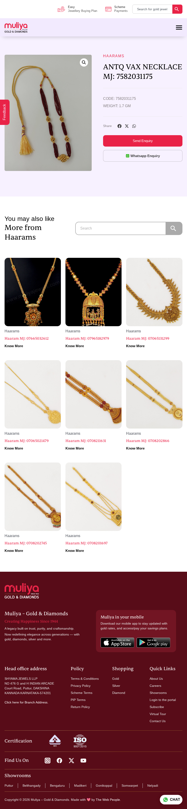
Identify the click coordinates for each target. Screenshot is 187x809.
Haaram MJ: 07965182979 (87, 338)
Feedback (4, 112)
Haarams (113, 56)
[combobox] (152, 9)
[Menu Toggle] (179, 27)
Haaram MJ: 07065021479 (27, 441)
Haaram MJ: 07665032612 (27, 338)
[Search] (177, 9)
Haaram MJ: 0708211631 (85, 441)
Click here (12, 702)
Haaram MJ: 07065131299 (147, 338)
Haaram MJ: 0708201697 (86, 543)
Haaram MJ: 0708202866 (147, 441)
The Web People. (108, 799)
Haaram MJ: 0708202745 (26, 543)
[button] (84, 62)
